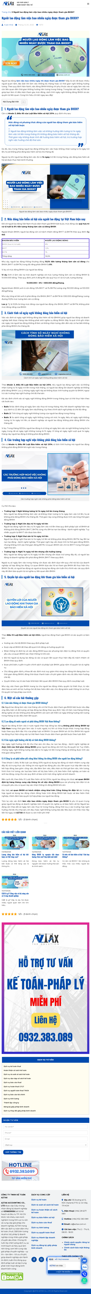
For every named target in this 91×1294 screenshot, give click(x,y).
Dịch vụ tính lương (11, 1099)
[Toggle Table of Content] (22, 102)
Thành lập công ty (11, 1103)
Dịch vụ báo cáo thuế (12, 1082)
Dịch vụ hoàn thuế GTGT (14, 1087)
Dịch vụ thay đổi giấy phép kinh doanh (20, 1111)
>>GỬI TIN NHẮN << (64, 1272)
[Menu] (88, 3)
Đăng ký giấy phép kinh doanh (16, 1107)
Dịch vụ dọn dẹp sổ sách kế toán (17, 1078)
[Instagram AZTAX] (41, 1259)
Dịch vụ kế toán (38, 1200)
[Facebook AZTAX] (34, 1259)
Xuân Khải (8, 25)
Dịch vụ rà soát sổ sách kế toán (17, 1074)
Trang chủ (6, 12)
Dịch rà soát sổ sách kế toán (45, 1205)
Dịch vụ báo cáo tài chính (14, 1095)
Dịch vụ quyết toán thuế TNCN (16, 1091)
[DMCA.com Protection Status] (12, 1276)
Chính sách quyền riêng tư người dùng (76, 1243)
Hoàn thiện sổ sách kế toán (15, 1070)
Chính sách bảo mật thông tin (76, 1249)
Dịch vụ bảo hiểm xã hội (42, 1217)
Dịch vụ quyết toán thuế (43, 1232)
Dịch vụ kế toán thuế (12, 1066)
